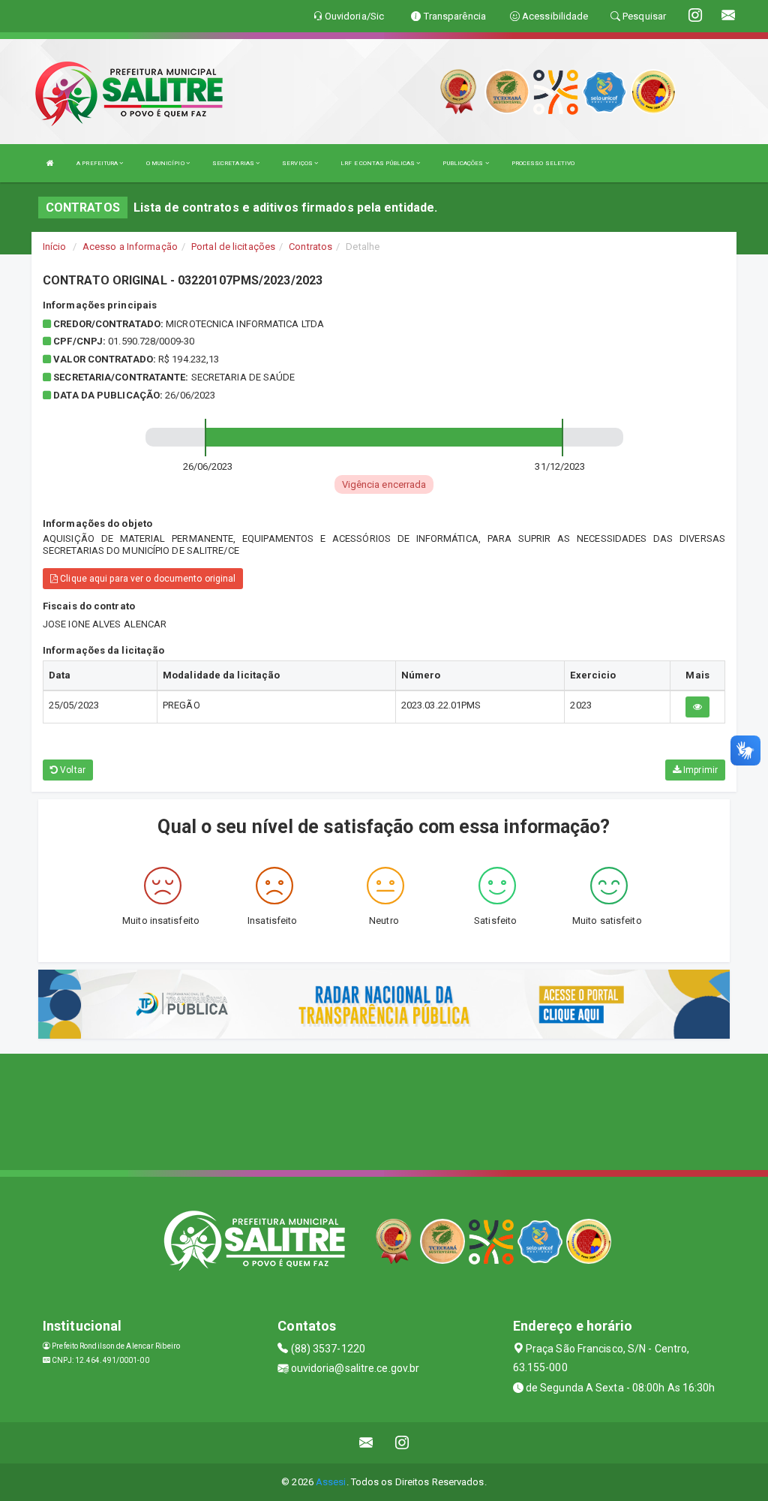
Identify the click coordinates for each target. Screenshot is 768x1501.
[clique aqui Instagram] (402, 1443)
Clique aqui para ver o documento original (147, 578)
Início (55, 246)
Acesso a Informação (130, 246)
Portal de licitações (233, 246)
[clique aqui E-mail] (366, 1443)
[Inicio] (50, 163)
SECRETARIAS (234, 163)
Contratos (310, 246)
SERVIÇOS (298, 163)
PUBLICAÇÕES (463, 163)
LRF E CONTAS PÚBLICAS (378, 163)
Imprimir (699, 770)
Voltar (72, 770)
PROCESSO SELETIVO (543, 163)
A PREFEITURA (97, 163)
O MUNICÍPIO (166, 163)
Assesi (331, 1481)
